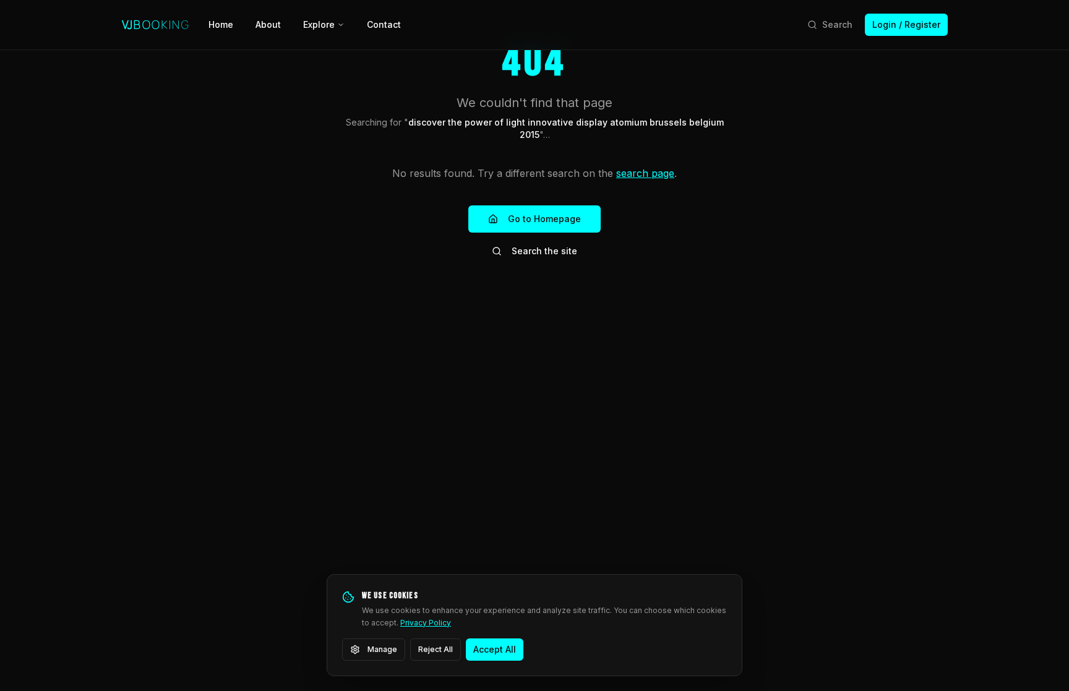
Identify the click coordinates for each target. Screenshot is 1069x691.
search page (645, 173)
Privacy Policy (425, 622)
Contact (384, 24)
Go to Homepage (544, 218)
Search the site (544, 251)
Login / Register (906, 24)
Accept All (494, 649)
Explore (319, 24)
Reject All (435, 649)
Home (220, 24)
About (268, 24)
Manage (382, 649)
